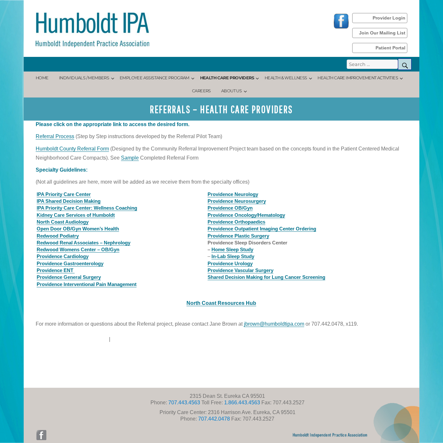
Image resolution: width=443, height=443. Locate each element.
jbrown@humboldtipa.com (274, 324)
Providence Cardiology (63, 256)
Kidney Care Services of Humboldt (76, 215)
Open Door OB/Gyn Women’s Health (78, 228)
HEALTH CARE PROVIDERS (227, 77)
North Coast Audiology (63, 222)
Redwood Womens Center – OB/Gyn (78, 249)
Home (42, 77)
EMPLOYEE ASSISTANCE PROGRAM (154, 77)
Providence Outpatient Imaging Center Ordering (262, 228)
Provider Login (389, 17)
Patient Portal (390, 47)
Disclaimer (95, 339)
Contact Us (124, 339)
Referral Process (55, 136)
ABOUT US (231, 90)
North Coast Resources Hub (221, 303)
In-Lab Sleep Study (232, 256)
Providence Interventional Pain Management (87, 284)
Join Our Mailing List (382, 32)
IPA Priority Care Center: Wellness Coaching (87, 208)
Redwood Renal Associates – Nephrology (83, 242)
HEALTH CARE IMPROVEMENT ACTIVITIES (357, 77)
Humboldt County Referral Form (72, 148)
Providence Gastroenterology (70, 263)
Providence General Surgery (69, 277)
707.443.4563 (183, 402)
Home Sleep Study (232, 249)
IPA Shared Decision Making (69, 201)
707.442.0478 (213, 419)
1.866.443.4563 (242, 402)
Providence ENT (56, 270)
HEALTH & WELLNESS (286, 77)
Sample (130, 158)
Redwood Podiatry (58, 236)
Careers (201, 90)
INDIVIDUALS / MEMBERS (84, 77)
